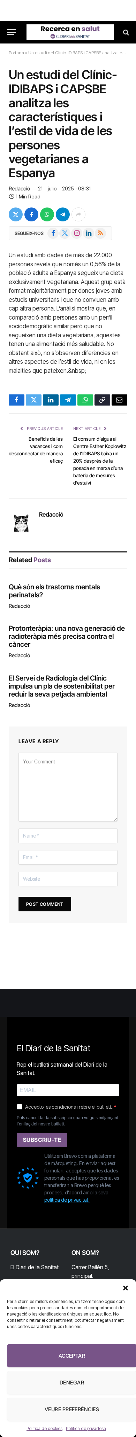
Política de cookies (44, 1428)
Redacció (19, 188)
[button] (125, 1288)
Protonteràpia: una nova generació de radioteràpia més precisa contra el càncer (67, 636)
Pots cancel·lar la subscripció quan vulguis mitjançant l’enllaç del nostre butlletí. (67, 1120)
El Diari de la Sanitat (34, 1267)
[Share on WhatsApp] (47, 214)
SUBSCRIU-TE (42, 1139)
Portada (16, 52)
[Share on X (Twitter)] (16, 214)
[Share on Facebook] (31, 214)
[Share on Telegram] (63, 214)
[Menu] (11, 32)
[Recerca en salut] (70, 32)
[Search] (125, 32)
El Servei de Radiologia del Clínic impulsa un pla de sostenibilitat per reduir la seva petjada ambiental (62, 686)
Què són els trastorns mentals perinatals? (54, 591)
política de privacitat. (67, 1200)
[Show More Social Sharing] (78, 214)
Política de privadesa (86, 1428)
